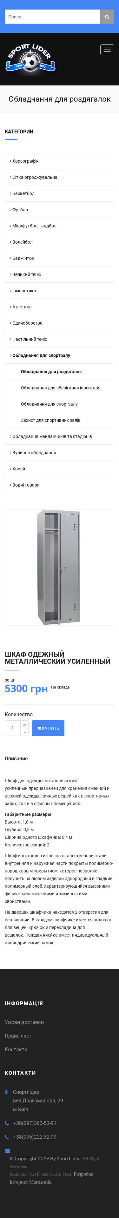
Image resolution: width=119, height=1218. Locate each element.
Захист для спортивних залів (51, 420)
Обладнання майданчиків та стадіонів (52, 436)
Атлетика (22, 306)
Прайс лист (18, 1036)
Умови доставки (24, 1022)
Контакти (16, 1049)
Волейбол (22, 242)
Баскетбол (23, 193)
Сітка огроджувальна (34, 177)
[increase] (25, 724)
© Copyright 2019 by (33, 1158)
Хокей (18, 468)
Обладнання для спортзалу (41, 355)
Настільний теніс (29, 339)
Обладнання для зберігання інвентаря (61, 387)
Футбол (20, 209)
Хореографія (25, 161)
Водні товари (26, 485)
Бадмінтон (23, 258)
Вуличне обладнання (34, 452)
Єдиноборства (27, 323)
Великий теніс (26, 274)
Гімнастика (24, 290)
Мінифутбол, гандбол (34, 225)
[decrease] (25, 732)
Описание (16, 759)
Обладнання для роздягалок (51, 371)
